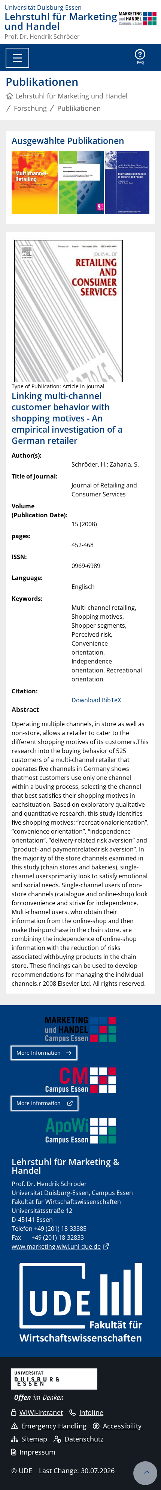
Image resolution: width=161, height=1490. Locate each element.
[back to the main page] (138, 26)
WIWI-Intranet (41, 1412)
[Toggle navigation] (17, 58)
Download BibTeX (96, 700)
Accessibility (122, 1425)
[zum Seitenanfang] (145, 1473)
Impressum (37, 1451)
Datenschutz (83, 1438)
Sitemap (34, 1438)
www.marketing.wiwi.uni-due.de (56, 1246)
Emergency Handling (53, 1425)
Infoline (91, 1412)
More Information (38, 1052)
